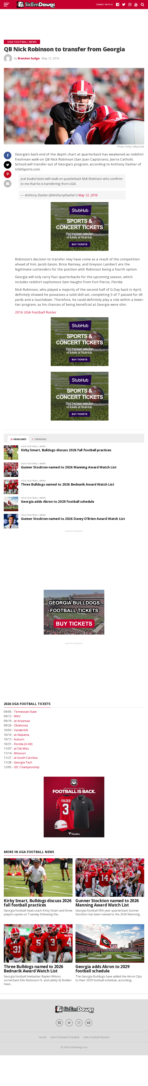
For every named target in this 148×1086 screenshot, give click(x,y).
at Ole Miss (21, 748)
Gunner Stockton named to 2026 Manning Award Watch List (68, 467)
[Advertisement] (74, 20)
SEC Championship (26, 767)
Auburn (19, 739)
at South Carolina (26, 758)
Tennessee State (25, 712)
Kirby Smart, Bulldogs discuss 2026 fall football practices (66, 450)
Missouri (20, 753)
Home (43, 1037)
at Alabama (21, 735)
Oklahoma (21, 725)
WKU (17, 716)
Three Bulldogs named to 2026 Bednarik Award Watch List (67, 484)
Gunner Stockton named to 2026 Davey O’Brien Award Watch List (73, 518)
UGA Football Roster (96, 1037)
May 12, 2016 (87, 195)
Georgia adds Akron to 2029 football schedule (57, 501)
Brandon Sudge (29, 58)
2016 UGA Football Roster (35, 312)
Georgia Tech (23, 762)
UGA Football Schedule (65, 1037)
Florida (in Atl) (23, 744)
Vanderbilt (21, 730)
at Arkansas (22, 721)
